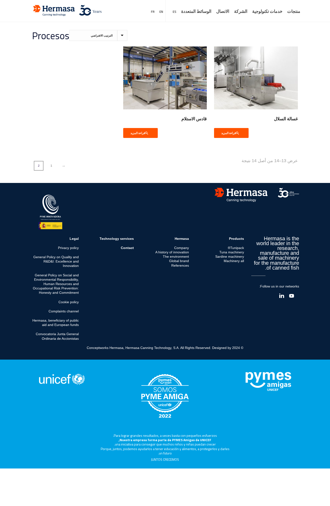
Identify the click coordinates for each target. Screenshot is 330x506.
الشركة (240, 11)
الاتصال (222, 11)
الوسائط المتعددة (196, 11)
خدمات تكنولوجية (267, 11)
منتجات (293, 11)
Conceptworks (97, 348)
